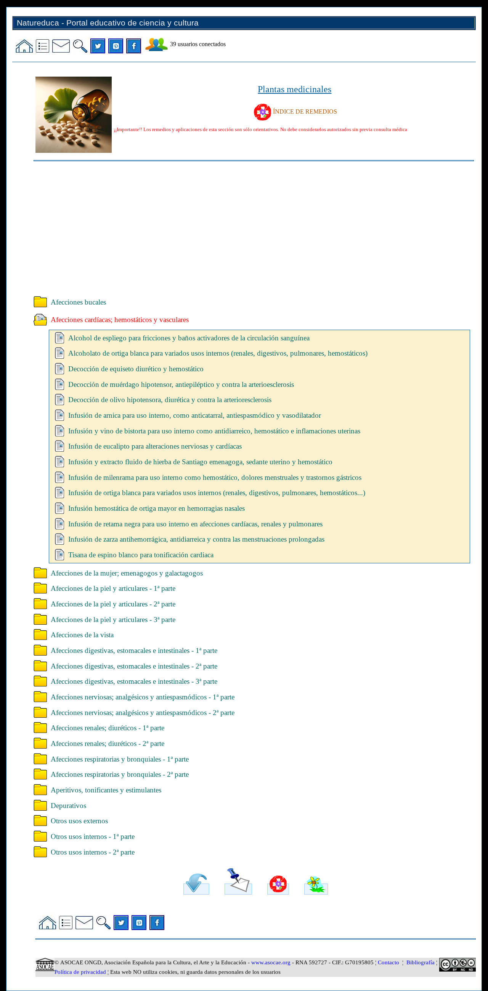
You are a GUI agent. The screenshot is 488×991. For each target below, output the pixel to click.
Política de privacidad (80, 972)
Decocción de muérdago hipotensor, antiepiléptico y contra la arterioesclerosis (181, 384)
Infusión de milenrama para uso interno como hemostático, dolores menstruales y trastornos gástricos (214, 477)
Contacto (388, 962)
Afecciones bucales (78, 302)
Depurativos (68, 806)
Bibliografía (420, 962)
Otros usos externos (79, 821)
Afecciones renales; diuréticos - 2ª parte (107, 743)
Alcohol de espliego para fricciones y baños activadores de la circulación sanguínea (189, 338)
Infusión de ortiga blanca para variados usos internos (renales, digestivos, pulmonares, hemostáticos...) (216, 493)
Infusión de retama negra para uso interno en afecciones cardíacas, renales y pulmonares (195, 524)
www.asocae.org (271, 962)
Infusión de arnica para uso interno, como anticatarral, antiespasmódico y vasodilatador (194, 415)
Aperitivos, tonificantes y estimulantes (106, 790)
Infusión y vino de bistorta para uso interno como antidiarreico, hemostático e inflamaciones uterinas (214, 431)
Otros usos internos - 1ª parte (93, 836)
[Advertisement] (254, 226)
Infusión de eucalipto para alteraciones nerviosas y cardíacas (155, 446)
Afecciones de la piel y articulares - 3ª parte (113, 620)
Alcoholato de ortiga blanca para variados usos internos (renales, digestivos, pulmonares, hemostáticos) (218, 353)
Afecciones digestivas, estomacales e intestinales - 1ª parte (134, 650)
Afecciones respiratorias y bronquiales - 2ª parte (120, 774)
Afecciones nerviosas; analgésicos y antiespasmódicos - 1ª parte (142, 697)
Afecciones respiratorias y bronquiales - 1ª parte (120, 759)
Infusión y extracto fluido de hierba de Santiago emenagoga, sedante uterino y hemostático (200, 462)
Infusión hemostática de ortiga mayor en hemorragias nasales (156, 508)
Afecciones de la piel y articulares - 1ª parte (113, 588)
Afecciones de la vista (82, 635)
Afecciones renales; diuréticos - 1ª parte (107, 728)
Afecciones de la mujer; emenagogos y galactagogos (127, 573)
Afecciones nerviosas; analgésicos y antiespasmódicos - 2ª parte (142, 713)
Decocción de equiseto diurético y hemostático (136, 369)
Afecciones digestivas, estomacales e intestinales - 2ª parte (134, 666)
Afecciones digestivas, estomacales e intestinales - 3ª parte (134, 681)
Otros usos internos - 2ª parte (93, 852)
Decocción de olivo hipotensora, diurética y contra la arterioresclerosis (169, 400)
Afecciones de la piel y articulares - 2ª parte (113, 604)
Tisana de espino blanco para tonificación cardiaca (141, 555)
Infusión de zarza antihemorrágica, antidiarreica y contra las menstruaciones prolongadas (196, 539)
